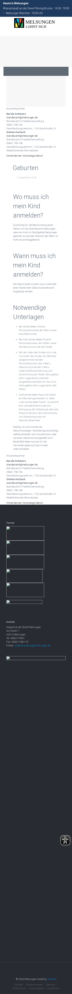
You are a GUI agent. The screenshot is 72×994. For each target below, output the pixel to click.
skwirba (51, 979)
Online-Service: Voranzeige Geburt (24, 155)
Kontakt (18, 984)
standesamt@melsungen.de (21, 117)
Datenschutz (19, 988)
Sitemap (50, 984)
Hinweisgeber (36, 988)
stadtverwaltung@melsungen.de (32, 645)
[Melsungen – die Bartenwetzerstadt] (36, 23)
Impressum (53, 988)
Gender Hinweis (34, 984)
